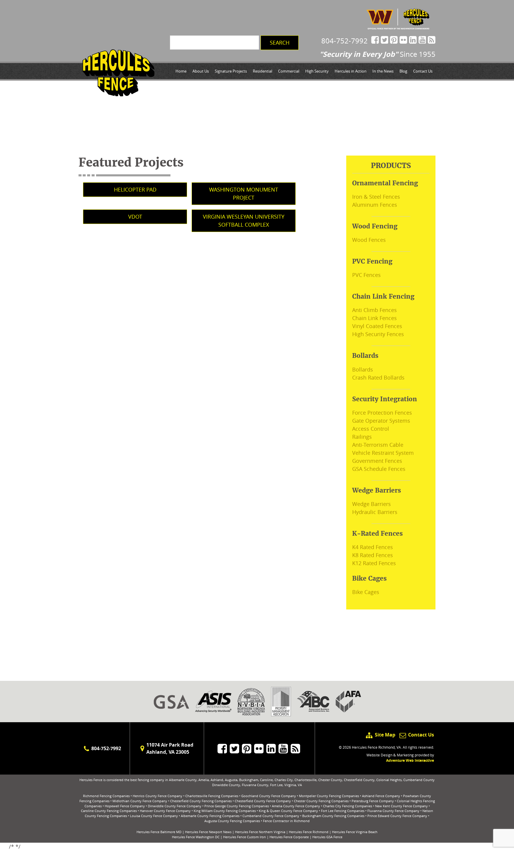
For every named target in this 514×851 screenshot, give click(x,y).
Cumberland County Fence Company (270, 816)
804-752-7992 (344, 41)
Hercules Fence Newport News (208, 832)
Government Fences (377, 460)
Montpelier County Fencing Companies (329, 796)
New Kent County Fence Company (401, 806)
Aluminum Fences (374, 204)
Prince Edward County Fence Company (397, 816)
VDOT (135, 216)
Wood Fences (369, 239)
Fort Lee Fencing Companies (342, 810)
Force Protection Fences (382, 412)
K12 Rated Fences (374, 563)
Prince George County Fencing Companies (236, 806)
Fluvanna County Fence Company (393, 810)
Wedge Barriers (371, 503)
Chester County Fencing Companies (321, 801)
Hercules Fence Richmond (308, 832)
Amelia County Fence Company (296, 806)
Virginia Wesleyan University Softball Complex (243, 220)
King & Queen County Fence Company (288, 810)
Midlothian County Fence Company (139, 801)
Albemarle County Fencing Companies (210, 816)
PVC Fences (366, 274)
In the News (383, 71)
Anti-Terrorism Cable (377, 444)
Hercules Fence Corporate (289, 837)
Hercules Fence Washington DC (196, 837)
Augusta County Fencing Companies (232, 821)
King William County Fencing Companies (225, 810)
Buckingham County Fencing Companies (333, 816)
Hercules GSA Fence (327, 837)
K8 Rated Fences (372, 555)
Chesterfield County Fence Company (263, 801)
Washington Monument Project (243, 193)
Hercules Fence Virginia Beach (354, 832)
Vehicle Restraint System (383, 452)
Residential (262, 71)
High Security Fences (378, 334)
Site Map (385, 734)
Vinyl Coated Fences (377, 326)
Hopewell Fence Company (125, 806)
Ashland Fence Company (381, 796)
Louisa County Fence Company (154, 816)
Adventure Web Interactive (410, 760)
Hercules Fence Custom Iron (244, 837)
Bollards (362, 369)
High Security (317, 71)
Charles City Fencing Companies (347, 806)
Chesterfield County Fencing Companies (201, 801)
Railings (362, 436)
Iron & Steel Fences (376, 196)
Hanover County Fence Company (165, 810)
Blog (403, 71)
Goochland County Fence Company (268, 796)
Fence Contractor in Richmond (286, 821)
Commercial (288, 71)
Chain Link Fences (374, 318)
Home (181, 71)
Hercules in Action (350, 71)
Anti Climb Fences (374, 310)
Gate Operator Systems (381, 420)
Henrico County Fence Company (157, 796)
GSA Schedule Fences (378, 468)
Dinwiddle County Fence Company (174, 806)
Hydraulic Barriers (374, 511)
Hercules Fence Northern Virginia (260, 832)
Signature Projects (231, 71)
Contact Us (422, 71)
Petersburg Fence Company (373, 801)
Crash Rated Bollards (378, 377)
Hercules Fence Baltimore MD (159, 832)
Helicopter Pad (135, 189)
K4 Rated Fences (372, 547)
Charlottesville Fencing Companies (211, 796)
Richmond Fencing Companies (106, 796)
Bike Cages (365, 591)
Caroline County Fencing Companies (109, 810)
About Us (200, 71)
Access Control (370, 428)
